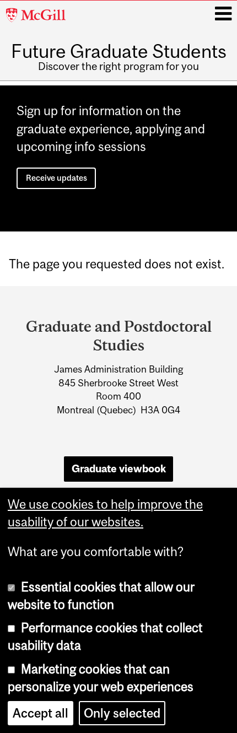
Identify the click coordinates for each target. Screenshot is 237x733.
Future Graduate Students (119, 51)
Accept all (40, 713)
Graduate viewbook (119, 468)
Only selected (122, 713)
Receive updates (56, 177)
